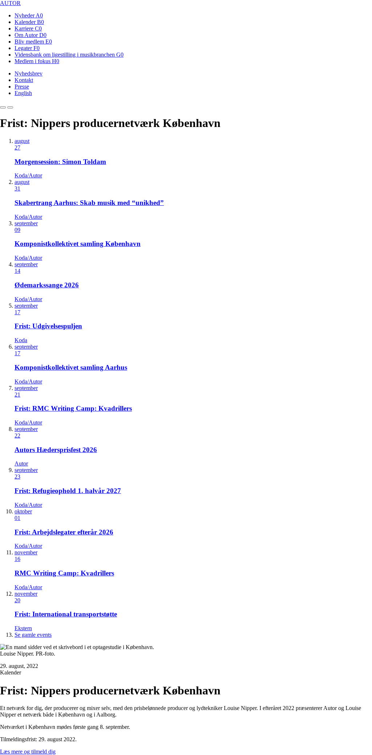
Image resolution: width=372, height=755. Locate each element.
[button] (3, 107)
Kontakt (24, 80)
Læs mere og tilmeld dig (28, 751)
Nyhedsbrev (29, 73)
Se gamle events (33, 635)
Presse (22, 86)
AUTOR (10, 3)
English (23, 93)
